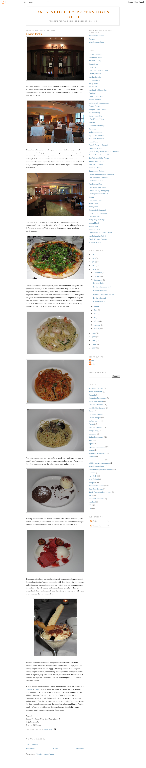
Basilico (29, 689)
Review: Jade (98, 283)
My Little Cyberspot (97, 135)
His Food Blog (94, 112)
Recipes (92, 39)
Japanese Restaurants (97, 446)
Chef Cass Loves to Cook (98, 70)
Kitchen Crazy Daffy (97, 125)
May (96, 317)
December (98, 272)
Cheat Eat (92, 67)
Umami (91, 197)
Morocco (92, 472)
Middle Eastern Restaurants (99, 463)
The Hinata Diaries (96, 180)
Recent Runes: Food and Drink (100, 154)
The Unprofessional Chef (98, 193)
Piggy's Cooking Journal (98, 145)
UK (90, 505)
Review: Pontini (99, 298)
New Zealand (94, 479)
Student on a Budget (97, 171)
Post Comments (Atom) (45, 754)
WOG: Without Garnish (98, 239)
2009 (94, 333)
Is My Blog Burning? (97, 219)
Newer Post (30, 748)
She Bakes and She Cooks (99, 158)
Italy (90, 440)
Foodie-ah (93, 93)
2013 (94, 258)
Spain (91, 495)
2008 (94, 337)
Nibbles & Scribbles (96, 138)
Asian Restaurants (96, 391)
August (97, 306)
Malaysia (92, 456)
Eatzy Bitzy (93, 83)
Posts (94, 521)
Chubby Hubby (95, 73)
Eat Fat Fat (93, 86)
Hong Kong (93, 430)
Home (55, 748)
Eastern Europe (94, 421)
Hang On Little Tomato (98, 109)
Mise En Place (94, 229)
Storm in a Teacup (96, 167)
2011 (94, 265)
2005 (94, 348)
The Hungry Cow (95, 184)
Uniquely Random (96, 200)
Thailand (92, 501)
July (96, 310)
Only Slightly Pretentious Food (73, 14)
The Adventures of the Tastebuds (101, 174)
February (97, 325)
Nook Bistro (93, 141)
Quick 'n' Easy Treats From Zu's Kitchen (104, 151)
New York (92, 476)
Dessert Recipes (95, 417)
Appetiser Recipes (96, 388)
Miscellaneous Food (96, 42)
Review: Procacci (100, 290)
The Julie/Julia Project (97, 236)
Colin (91, 360)
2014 (94, 254)
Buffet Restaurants (96, 401)
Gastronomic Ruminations (99, 103)
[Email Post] (54, 729)
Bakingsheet (93, 206)
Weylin (92, 363)
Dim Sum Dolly (95, 80)
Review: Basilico (100, 301)
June (96, 313)
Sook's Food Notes (96, 164)
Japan (91, 443)
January (97, 328)
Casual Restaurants (96, 404)
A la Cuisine (93, 203)
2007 (94, 340)
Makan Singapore (95, 132)
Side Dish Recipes (96, 489)
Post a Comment (32, 744)
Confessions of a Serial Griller (100, 232)
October (97, 276)
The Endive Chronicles (98, 90)
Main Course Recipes (97, 453)
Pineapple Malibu (96, 148)
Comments (96, 525)
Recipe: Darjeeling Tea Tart (103, 294)
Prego (37, 689)
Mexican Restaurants (97, 459)
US (90, 508)
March (96, 321)
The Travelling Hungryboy (99, 190)
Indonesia (92, 433)
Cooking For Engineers (98, 213)
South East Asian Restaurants (100, 492)
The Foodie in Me (96, 96)
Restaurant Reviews (96, 35)
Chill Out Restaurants (97, 408)
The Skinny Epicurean (97, 187)
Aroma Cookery (95, 60)
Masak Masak (94, 223)
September (98, 280)
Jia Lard (92, 122)
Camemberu (93, 64)
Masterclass (93, 226)
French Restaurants (96, 427)
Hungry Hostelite (95, 116)
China (91, 411)
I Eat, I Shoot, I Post (96, 119)
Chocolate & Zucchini (97, 210)
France (91, 424)
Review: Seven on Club (102, 286)
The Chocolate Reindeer (98, 177)
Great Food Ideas (95, 57)
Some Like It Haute (96, 161)
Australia (92, 395)
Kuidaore (92, 128)
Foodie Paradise (95, 99)
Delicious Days (94, 216)
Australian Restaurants (97, 398)
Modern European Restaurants (100, 469)
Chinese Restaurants (96, 414)
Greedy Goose (94, 106)
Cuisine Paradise (95, 77)
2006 (94, 344)
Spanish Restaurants (96, 498)
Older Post (80, 748)
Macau (91, 450)
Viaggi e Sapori (95, 242)
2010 (94, 269)
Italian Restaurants (96, 437)
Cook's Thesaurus (95, 54)
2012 (94, 262)
